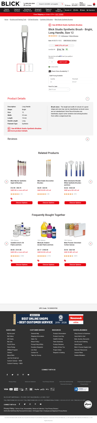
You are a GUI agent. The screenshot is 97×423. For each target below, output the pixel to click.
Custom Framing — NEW (14, 363)
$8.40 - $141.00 (16, 250)
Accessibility (28, 408)
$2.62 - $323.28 (69, 188)
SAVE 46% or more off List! (19, 190)
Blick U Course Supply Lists (82, 347)
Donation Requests (37, 347)
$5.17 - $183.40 (42, 250)
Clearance (91, 10)
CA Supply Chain (38, 411)
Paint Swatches (58, 342)
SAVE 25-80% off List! (71, 252)
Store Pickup (11, 347)
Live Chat (34, 350)
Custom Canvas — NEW (14, 361)
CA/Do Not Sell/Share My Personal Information (66, 383)
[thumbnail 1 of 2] (21, 67)
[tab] (48, 98)
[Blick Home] (11, 4)
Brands (67, 10)
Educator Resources (80, 350)
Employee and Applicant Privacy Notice (84, 383)
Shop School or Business (82, 333)
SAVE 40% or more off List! (19, 252)
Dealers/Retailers (79, 355)
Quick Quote (78, 344)
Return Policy (35, 342)
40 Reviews (64, 36)
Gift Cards (10, 339)
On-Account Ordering (81, 342)
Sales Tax (34, 339)
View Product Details (69, 40)
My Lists (9, 342)
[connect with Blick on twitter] (12, 376)
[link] (27, 5)
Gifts (76, 10)
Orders (89, 5)
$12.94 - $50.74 (16, 188)
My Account (11, 333)
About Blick (10, 355)
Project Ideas (57, 350)
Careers (9, 352)
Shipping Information (37, 336)
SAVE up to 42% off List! (71, 190)
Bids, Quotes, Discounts (81, 339)
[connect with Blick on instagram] (18, 376)
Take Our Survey (36, 355)
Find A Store (11, 344)
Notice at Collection (30, 381)
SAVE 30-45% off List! (44, 190)
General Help (35, 333)
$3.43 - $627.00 (69, 250)
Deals (83, 10)
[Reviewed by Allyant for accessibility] (88, 404)
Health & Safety (58, 339)
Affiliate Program (12, 350)
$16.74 (60, 49)
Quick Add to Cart (79, 336)
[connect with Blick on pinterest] (23, 376)
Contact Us (34, 352)
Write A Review (73, 36)
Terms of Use (19, 408)
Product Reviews (58, 344)
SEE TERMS (59, 14)
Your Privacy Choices (48, 381)
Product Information (59, 333)
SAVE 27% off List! (61, 45)
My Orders (10, 336)
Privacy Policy (12, 381)
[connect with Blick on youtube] (28, 376)
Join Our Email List (13, 358)
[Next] (90, 182)
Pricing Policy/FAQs (37, 344)
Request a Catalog (59, 352)
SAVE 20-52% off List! (44, 252)
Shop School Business (83, 4)
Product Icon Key (58, 336)
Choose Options (21, 203)
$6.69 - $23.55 (42, 188)
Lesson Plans (78, 352)
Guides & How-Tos (59, 347)
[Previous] (6, 182)
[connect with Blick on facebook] (7, 376)
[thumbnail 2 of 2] (29, 67)
